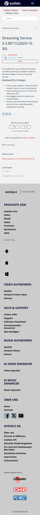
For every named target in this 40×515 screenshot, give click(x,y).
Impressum (10, 456)
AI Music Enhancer (11, 381)
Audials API (10, 439)
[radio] (14, 127)
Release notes (11, 13)
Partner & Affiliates (14, 436)
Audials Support (10, 10)
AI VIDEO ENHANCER (18, 364)
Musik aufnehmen (18, 340)
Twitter (6, 114)
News (7, 406)
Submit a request (28, 138)
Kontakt (8, 409)
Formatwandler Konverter (12, 327)
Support (8, 318)
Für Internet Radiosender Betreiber (18, 448)
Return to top (7, 145)
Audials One (12, 55)
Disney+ (8, 298)
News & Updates (30, 10)
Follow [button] (20, 61)
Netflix (8, 291)
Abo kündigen (11, 331)
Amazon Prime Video (15, 294)
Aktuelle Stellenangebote (18, 443)
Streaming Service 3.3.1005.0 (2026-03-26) (18, 159)
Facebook (3, 114)
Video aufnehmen (17, 284)
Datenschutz (11, 460)
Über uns (9, 432)
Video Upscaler (12, 370)
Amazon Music (12, 350)
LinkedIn (9, 114)
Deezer (8, 354)
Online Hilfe (10, 314)
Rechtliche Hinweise (15, 453)
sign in (9, 176)
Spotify (8, 347)
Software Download (15, 321)
